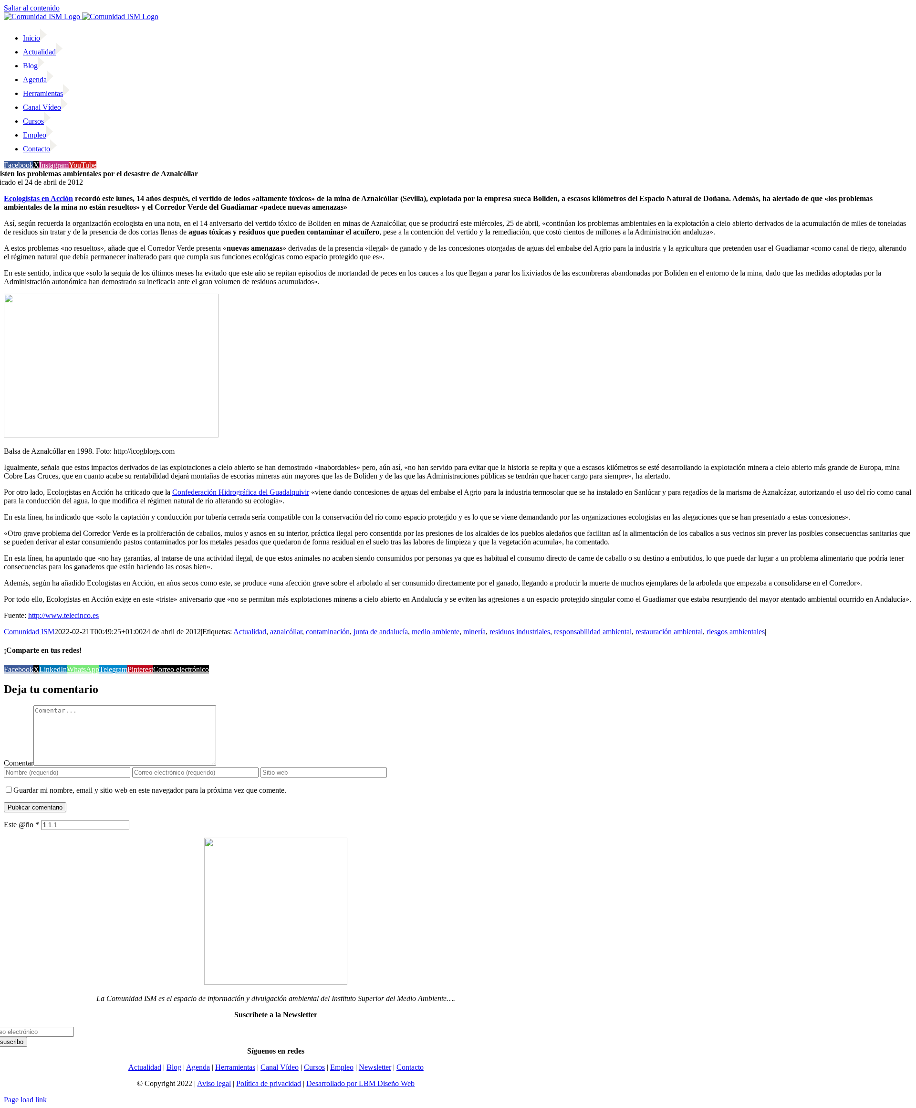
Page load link (25, 1100)
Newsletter (375, 1067)
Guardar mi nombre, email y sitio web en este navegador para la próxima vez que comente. (149, 790)
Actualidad (249, 632)
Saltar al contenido (32, 8)
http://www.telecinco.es (63, 615)
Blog (174, 1067)
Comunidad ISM (29, 632)
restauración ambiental (669, 632)
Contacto (410, 1067)
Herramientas (235, 1067)
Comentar (18, 763)
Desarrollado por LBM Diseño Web (360, 1083)
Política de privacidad (268, 1083)
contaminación (328, 632)
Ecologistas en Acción (38, 198)
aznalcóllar (286, 632)
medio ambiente (435, 632)
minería (474, 632)
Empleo (342, 1067)
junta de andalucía (381, 632)
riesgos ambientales (736, 632)
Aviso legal (214, 1083)
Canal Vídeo (279, 1067)
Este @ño (21, 824)
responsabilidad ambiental (593, 632)
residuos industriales (519, 632)
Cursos (314, 1067)
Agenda (198, 1067)
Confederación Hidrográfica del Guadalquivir (240, 492)
